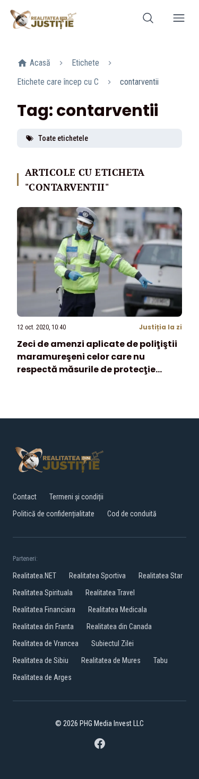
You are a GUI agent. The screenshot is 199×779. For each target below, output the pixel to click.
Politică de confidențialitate (53, 513)
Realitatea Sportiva (97, 575)
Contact (25, 497)
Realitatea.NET (34, 575)
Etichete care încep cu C (58, 82)
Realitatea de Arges (42, 677)
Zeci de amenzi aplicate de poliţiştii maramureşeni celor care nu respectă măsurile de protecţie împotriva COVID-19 (97, 363)
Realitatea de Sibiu (40, 660)
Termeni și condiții (76, 497)
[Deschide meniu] (179, 19)
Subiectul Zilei (112, 643)
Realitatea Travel (110, 592)
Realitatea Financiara (44, 609)
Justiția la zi (160, 327)
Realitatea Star (161, 575)
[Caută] (148, 19)
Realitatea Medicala (117, 609)
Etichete (85, 63)
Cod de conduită (132, 513)
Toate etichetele (63, 138)
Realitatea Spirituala (43, 592)
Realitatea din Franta (43, 626)
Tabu (160, 660)
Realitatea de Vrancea (46, 643)
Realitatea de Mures (111, 660)
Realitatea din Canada (119, 626)
